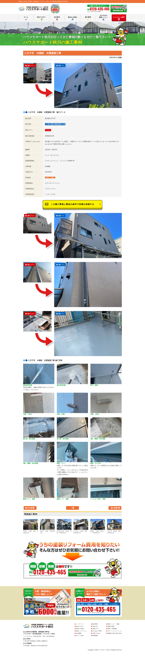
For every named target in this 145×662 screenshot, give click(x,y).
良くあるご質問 (97, 631)
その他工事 (48, 124)
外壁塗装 (55, 124)
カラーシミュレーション (115, 631)
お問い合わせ (96, 633)
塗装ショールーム (81, 631)
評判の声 (95, 626)
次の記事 (30, 508)
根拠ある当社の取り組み (115, 633)
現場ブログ (96, 628)
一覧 (72, 508)
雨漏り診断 (111, 626)
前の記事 (114, 508)
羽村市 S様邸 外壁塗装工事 (47, 531)
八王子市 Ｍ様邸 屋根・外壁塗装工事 (114, 531)
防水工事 (62, 124)
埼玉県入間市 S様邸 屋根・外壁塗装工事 (64, 531)
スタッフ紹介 (80, 635)
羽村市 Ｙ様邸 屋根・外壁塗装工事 (30, 531)
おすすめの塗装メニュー (103, 16)
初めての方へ (41, 17)
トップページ (80, 624)
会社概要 (78, 633)
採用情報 (95, 635)
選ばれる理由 (72, 17)
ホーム (26, 17)
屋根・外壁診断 (112, 628)
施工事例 (88, 17)
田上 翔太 (50, 177)
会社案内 (57, 17)
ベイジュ (48, 130)
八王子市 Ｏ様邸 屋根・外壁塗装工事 (80, 531)
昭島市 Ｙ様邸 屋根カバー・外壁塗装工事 (97, 531)
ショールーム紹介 (119, 17)
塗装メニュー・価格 (113, 624)
